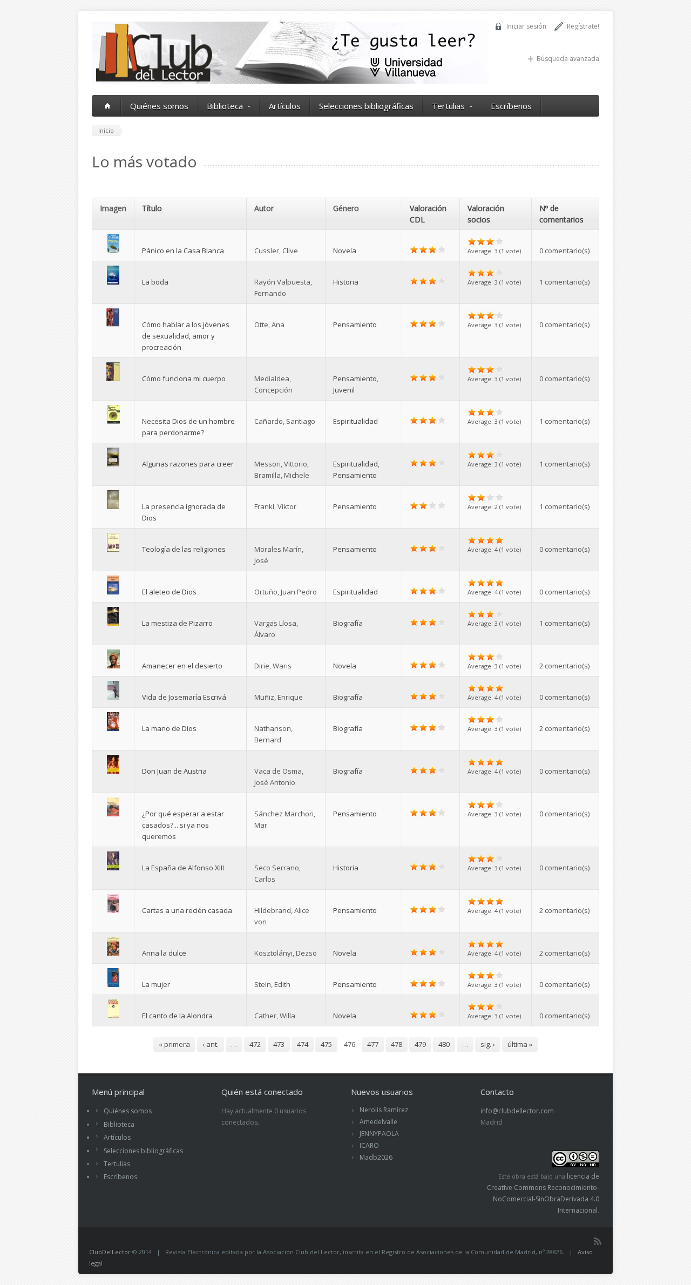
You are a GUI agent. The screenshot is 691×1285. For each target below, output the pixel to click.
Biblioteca (225, 105)
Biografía (348, 623)
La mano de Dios (169, 728)
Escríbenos (511, 105)
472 (255, 1044)
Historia (345, 282)
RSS (597, 1241)
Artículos (285, 105)
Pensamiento (355, 324)
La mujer (156, 984)
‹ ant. (210, 1044)
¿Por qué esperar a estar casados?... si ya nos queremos (183, 825)
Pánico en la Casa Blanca (183, 250)
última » (519, 1044)
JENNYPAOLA (379, 1133)
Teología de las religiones (184, 549)
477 (372, 1044)
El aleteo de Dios (169, 592)
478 (396, 1044)
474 (302, 1044)
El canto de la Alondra (177, 1015)
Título (152, 208)
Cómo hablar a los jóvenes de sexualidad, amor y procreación (185, 336)
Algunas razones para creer (188, 464)
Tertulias (448, 105)
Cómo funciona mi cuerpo (184, 378)
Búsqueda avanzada (568, 58)
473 (278, 1044)
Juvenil (344, 390)
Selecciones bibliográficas (366, 105)
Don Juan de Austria (174, 771)
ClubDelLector (110, 1252)
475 (326, 1044)
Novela (344, 250)
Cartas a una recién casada (187, 910)
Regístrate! (583, 26)
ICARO (369, 1145)
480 (444, 1044)
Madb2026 (376, 1157)
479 (420, 1044)
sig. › (487, 1044)
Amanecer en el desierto (182, 666)
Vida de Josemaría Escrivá (184, 697)
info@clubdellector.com (517, 1110)
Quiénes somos (159, 105)
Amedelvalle (378, 1121)
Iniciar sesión (526, 26)
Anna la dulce (164, 953)
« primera (174, 1044)
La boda (155, 282)
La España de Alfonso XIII (183, 868)
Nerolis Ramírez (384, 1109)
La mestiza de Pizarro (177, 623)
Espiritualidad (355, 421)
